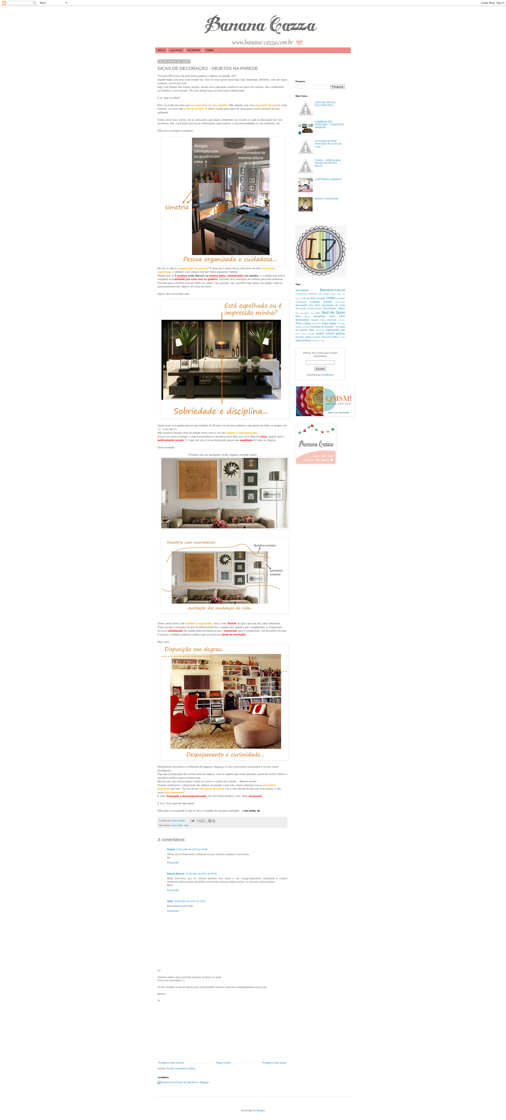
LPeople (341, 323)
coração (320, 298)
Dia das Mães (302, 313)
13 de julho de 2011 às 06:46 (191, 849)
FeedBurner (327, 375)
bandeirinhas (301, 294)
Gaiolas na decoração (326, 198)
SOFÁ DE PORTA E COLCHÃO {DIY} (325, 104)
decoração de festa (333, 305)
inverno (341, 320)
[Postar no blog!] (202, 821)
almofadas (302, 290)
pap (343, 330)
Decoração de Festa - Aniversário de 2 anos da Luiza (328, 144)
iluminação (302, 319)
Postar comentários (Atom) (181, 1068)
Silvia (170, 901)
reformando (326, 337)
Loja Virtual (176, 50)
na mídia (340, 326)
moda (298, 327)
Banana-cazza (332, 290)
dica (312, 313)
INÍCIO (161, 50)
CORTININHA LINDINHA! (328, 179)
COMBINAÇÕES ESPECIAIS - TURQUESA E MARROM (329, 124)
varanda (316, 340)
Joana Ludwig (303, 323)
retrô (335, 337)
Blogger (261, 1110)
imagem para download (323, 320)
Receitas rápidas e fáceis (307, 337)
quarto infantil (325, 333)
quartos (340, 333)
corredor (341, 298)
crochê (327, 301)
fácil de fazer (333, 312)
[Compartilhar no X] (206, 821)
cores (330, 298)
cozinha (314, 301)
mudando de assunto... (323, 326)
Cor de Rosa (309, 298)
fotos (298, 316)
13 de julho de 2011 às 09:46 (201, 873)
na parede (301, 330)
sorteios (306, 340)
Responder (173, 862)
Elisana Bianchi (175, 873)
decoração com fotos (307, 305)
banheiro (313, 294)
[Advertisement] (222, 1031)
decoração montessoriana (308, 308)
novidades (320, 330)
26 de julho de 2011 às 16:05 (190, 901)
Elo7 (318, 313)
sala (186, 825)
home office (177, 825)
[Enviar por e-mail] (199, 821)
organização (332, 330)
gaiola (307, 316)
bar (320, 294)
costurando (300, 302)
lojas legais (329, 323)
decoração (340, 302)
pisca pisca (300, 334)
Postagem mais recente (171, 1062)
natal (311, 330)
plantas (311, 334)
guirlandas (319, 316)
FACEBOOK (193, 50)
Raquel (171, 849)
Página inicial (223, 1062)
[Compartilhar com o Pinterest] (214, 821)
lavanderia (316, 323)
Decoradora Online (334, 308)
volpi (322, 340)
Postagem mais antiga (274, 1062)
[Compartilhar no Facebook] (210, 821)
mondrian (305, 327)
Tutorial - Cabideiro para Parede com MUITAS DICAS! (328, 163)
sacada (341, 337)
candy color (329, 294)
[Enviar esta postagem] (192, 820)
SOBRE (209, 50)
